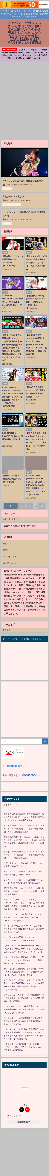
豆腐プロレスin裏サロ (13, 196)
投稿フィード (8, 550)
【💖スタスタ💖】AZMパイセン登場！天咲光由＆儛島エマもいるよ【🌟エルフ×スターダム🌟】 (36, 262)
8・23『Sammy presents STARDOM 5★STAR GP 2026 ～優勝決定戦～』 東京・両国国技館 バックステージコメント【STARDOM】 (12, 396)
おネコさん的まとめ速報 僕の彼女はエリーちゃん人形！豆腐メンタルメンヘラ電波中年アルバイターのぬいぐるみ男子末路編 (24, 817)
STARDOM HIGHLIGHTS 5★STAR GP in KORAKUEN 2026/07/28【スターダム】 (12, 302)
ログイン (7, 544)
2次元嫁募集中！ (24, 1122)
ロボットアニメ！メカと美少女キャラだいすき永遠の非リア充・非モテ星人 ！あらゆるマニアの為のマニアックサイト (24, 917)
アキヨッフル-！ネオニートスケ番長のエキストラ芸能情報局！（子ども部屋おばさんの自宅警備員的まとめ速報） (24, 998)
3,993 (42, 506)
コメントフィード (10, 557)
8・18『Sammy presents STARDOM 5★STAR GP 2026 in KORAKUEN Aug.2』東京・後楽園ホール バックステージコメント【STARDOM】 (35, 485)
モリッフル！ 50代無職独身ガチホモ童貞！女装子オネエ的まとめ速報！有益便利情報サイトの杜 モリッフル (24, 1021)
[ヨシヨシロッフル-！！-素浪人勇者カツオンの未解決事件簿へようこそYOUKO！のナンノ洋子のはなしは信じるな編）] (24, 1009)
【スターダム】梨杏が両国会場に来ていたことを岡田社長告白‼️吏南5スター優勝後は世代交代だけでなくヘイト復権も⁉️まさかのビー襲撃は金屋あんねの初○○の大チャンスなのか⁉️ (12, 347)
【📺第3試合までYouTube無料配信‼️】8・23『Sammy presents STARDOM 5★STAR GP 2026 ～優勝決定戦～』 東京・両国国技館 (36, 344)
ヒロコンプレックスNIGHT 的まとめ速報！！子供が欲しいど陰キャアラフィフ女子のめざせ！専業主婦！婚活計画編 (24, 1047)
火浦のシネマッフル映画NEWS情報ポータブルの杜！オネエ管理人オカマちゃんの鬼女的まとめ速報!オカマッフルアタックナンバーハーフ (24, 949)
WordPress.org (9, 563)
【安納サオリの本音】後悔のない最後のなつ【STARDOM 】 (11, 479)
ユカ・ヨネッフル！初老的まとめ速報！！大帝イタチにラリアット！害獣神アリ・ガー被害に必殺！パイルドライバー (24, 960)
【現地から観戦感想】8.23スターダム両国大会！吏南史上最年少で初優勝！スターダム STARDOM (35, 393)
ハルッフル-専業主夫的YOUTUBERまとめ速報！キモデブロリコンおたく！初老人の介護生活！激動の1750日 (24, 929)
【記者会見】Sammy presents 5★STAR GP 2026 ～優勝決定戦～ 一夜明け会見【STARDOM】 (36, 302)
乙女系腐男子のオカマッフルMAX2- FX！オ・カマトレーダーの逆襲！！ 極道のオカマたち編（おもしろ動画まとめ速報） (24, 829)
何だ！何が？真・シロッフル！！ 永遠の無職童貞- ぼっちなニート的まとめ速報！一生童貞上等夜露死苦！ (24, 891)
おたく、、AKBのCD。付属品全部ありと (22, 181)
